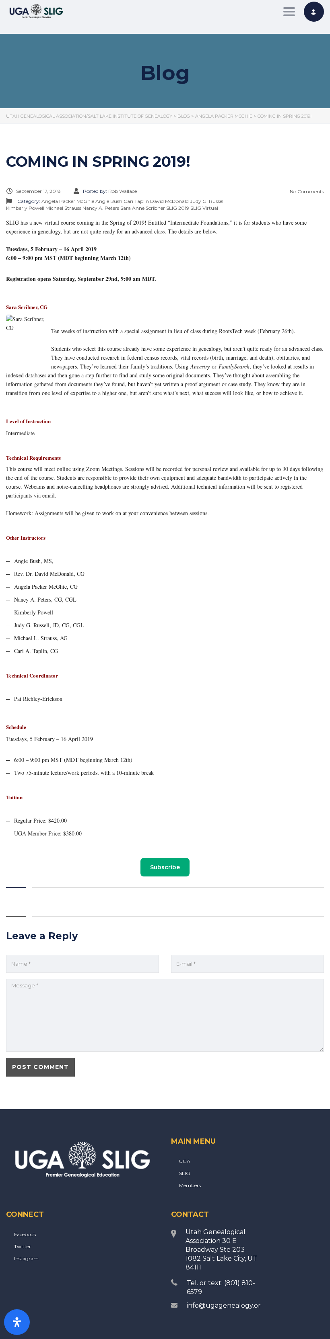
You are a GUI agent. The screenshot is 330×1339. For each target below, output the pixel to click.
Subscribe (165, 867)
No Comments (306, 191)
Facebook (25, 1234)
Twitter (22, 1246)
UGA (184, 1161)
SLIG (184, 1173)
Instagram (26, 1258)
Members (190, 1185)
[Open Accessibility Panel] (17, 1322)
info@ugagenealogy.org (226, 1305)
